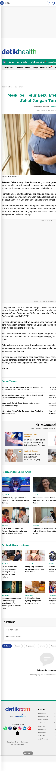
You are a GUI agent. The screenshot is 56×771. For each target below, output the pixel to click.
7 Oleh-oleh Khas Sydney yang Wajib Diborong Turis (33, 600)
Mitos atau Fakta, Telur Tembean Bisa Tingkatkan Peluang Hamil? (23, 412)
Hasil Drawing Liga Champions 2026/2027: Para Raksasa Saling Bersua (15, 500)
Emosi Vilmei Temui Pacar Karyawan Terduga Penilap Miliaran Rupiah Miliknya (10, 572)
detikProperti (43, 739)
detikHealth (7, 87)
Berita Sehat (22, 62)
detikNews (42, 713)
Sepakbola (42, 733)
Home (11, 62)
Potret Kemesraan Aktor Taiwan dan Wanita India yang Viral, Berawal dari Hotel (14, 531)
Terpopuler (9, 67)
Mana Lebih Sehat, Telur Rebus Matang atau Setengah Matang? (20, 404)
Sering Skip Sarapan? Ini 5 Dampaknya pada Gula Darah (34, 569)
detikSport (42, 729)
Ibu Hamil (18, 87)
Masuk (51, 3)
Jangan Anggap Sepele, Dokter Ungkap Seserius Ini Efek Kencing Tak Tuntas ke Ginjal (11, 603)
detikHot (41, 726)
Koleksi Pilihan (23, 67)
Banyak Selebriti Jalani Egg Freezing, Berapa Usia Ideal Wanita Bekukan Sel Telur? (22, 388)
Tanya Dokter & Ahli (42, 67)
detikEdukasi (43, 716)
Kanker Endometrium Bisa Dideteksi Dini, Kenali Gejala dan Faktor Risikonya (22, 396)
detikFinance (43, 720)
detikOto (41, 736)
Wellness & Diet (38, 62)
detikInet (41, 723)
